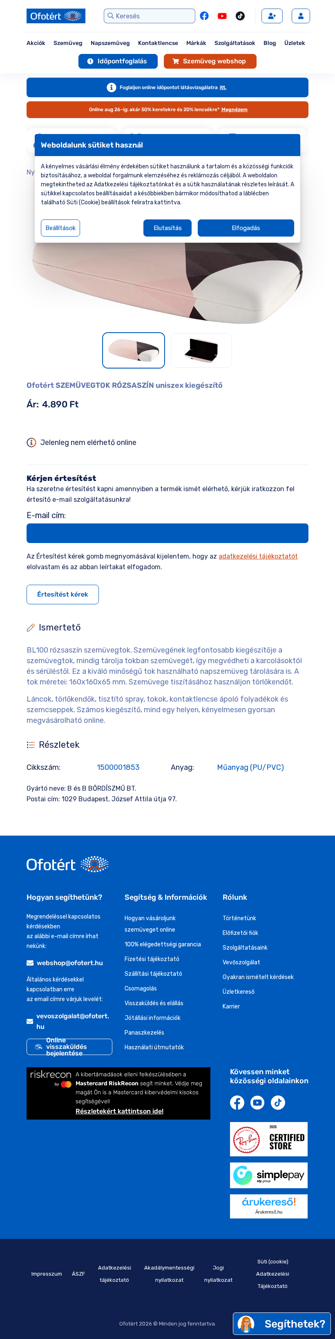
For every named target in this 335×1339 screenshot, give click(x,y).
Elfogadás (246, 228)
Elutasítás (168, 228)
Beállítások (60, 228)
